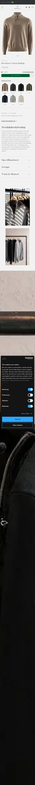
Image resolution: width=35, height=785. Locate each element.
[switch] (30, 395)
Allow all (17, 419)
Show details (25, 413)
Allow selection (17, 425)
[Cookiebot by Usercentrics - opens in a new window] (25, 358)
